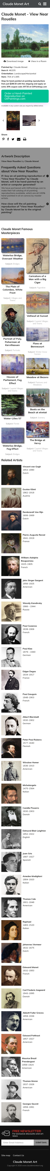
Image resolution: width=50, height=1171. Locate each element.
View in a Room (38, 61)
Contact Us (18, 1155)
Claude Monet (32, 161)
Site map (5, 1155)
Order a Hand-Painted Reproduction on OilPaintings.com (18, 96)
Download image (15, 61)
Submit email (41, 1143)
